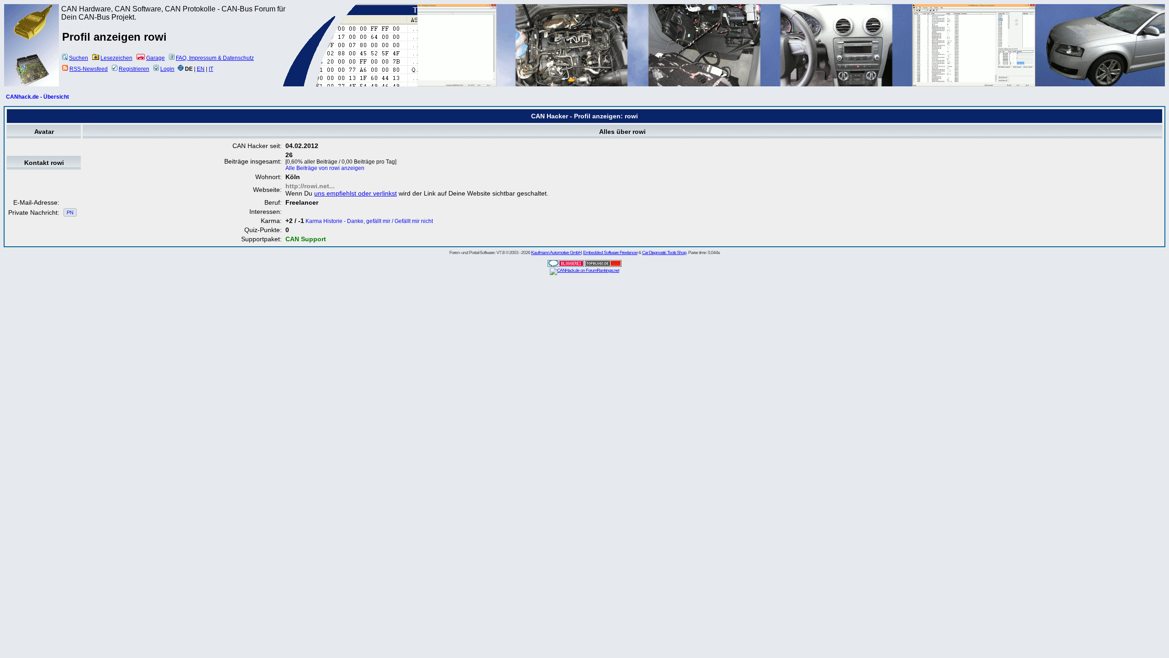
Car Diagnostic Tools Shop (664, 252)
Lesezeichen (116, 58)
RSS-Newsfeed (88, 69)
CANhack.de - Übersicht (37, 97)
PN (70, 212)
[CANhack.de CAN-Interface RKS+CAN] (32, 38)
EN (201, 69)
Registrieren (134, 69)
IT (211, 69)
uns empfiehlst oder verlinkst (355, 193)
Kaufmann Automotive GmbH (556, 252)
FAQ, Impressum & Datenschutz (215, 58)
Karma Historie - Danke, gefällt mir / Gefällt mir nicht (369, 221)
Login (167, 69)
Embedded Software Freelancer (610, 252)
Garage (155, 58)
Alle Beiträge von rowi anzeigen (324, 168)
